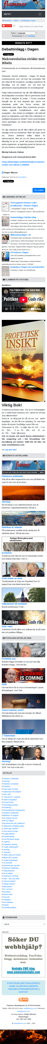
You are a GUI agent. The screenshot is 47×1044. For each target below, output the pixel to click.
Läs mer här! (11, 450)
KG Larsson (7, 889)
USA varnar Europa (10, 831)
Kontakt (23, 992)
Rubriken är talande (12, 527)
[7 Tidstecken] (23, 726)
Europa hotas (8, 802)
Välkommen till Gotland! (14, 604)
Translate (31, 36)
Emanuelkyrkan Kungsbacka (14, 810)
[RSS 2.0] (23, 999)
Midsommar (7, 887)
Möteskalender (30, 983)
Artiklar (16, 20)
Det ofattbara (8, 902)
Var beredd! (7, 863)
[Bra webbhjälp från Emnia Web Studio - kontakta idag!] (23, 955)
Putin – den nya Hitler (11, 879)
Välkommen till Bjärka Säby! (13, 826)
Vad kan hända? (9, 881)
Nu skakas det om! (10, 818)
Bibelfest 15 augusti (10, 815)
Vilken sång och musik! (12, 855)
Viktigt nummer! (9, 884)
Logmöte (6, 842)
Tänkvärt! (6, 852)
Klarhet (6, 905)
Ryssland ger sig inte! (11, 865)
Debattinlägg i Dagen (28, 20)
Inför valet (7, 626)
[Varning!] (23, 752)
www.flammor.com (23, 1011)
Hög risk (6, 897)
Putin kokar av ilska (12, 578)
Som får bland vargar (11, 839)
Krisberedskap (8, 836)
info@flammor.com (30, 1008)
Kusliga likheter (9, 834)
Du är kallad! (8, 873)
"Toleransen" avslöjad (11, 797)
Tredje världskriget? (10, 847)
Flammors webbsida (12, 476)
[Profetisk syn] (23, 650)
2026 (4, 684)
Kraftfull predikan (9, 907)
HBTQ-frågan (8, 821)
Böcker (24, 986)
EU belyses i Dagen (19, 252)
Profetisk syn (9, 659)
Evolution (7, 553)
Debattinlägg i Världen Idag (23, 217)
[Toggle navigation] (40, 14)
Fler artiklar (39, 190)
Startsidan (7, 20)
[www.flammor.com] (23, 5)
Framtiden (7, 900)
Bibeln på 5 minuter (10, 858)
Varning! (6, 502)
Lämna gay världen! (10, 829)
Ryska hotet (7, 894)
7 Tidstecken (8, 735)
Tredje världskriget (10, 860)
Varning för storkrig (10, 876)
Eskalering (7, 807)
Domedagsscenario (10, 805)
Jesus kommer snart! (13, 710)
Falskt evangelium (10, 800)
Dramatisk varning (10, 844)
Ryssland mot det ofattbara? (14, 823)
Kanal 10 (13, 986)
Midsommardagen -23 (20, 235)
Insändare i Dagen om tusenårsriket (27, 267)
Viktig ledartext (8, 871)
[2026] (23, 675)
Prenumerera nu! (28, 989)
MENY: (8, 14)
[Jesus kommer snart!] (23, 701)
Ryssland (6, 892)
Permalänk (22, 177)
